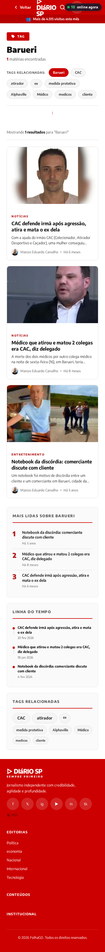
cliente (87, 94)
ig (42, 804)
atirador (17, 83)
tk (85, 804)
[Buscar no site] (62, 7)
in (71, 804)
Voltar (25, 7)
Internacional (17, 868)
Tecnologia (15, 877)
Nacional (14, 860)
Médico (42, 94)
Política (12, 843)
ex (36, 83)
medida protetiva (62, 83)
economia (14, 851)
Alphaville (18, 94)
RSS (14, 815)
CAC (78, 72)
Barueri (58, 72)
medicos (65, 94)
